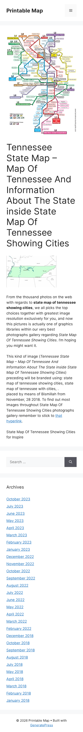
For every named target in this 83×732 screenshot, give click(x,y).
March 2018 (16, 686)
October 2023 (18, 499)
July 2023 (14, 506)
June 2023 (15, 513)
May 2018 (14, 672)
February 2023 (18, 542)
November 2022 (20, 564)
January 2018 (17, 700)
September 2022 (20, 578)
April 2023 (15, 528)
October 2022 (18, 571)
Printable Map (24, 10)
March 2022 (16, 621)
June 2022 (15, 600)
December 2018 (19, 636)
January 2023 (18, 549)
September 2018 (20, 650)
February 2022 (18, 628)
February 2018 (18, 693)
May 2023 (15, 521)
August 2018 (17, 657)
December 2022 (20, 557)
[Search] (70, 462)
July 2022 (14, 593)
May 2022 (14, 607)
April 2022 (15, 614)
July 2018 (14, 664)
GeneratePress (41, 725)
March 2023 (16, 535)
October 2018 (18, 643)
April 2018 (14, 679)
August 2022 (17, 585)
